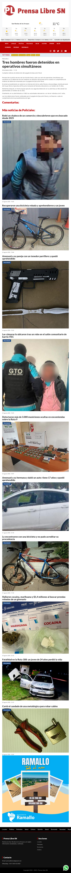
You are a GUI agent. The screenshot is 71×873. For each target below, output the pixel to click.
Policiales (29, 43)
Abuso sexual (22, 55)
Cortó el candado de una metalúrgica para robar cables (30, 706)
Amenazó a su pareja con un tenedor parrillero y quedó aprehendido (30, 257)
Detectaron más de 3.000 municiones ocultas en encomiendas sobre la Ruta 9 (33, 418)
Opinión (51, 43)
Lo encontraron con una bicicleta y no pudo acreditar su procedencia (30, 537)
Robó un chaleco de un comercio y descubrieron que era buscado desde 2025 (35, 116)
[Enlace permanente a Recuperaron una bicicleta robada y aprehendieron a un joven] (35, 229)
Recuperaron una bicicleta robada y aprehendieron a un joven (33, 205)
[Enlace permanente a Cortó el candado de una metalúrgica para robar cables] (35, 731)
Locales (13, 43)
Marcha (33, 55)
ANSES (37, 55)
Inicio (6, 43)
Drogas (28, 55)
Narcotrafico (15, 55)
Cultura (44, 43)
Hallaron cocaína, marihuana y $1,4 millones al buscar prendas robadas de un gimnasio (33, 598)
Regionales (25, 47)
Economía (8, 47)
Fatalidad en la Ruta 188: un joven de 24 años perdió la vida (32, 659)
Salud (37, 43)
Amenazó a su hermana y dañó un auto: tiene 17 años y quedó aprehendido (33, 478)
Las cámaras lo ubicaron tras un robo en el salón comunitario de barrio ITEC (34, 335)
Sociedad (16, 47)
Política (21, 43)
